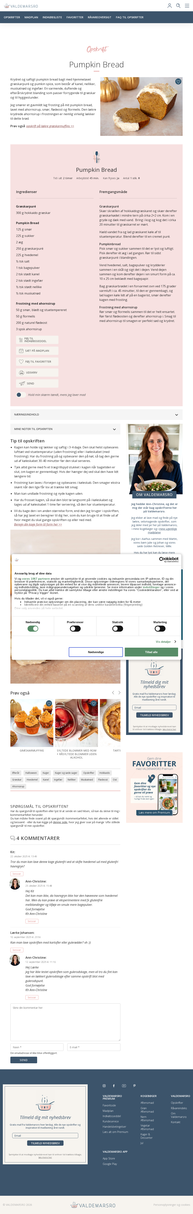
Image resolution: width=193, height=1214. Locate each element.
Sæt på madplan (37, 350)
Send (30, 383)
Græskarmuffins (32, 750)
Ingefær (58, 779)
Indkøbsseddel (112, 1116)
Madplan (31, 17)
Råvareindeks (179, 1108)
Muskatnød (87, 779)
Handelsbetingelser (114, 1126)
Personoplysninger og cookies (171, 1204)
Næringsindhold (26, 414)
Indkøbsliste (52, 17)
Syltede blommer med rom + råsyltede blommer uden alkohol (76, 754)
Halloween (31, 772)
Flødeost (103, 779)
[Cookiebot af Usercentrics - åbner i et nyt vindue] (162, 560)
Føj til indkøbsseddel (35, 340)
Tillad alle (151, 652)
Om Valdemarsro (179, 1115)
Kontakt (175, 1122)
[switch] (75, 629)
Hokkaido (105, 772)
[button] (113, 692)
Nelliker (72, 779)
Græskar (16, 779)
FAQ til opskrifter (129, 17)
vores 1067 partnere (36, 578)
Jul (142, 1143)
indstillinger (151, 587)
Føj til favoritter (38, 361)
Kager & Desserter (146, 1136)
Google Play (110, 1164)
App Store (109, 1158)
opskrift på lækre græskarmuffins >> (50, 126)
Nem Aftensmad (147, 1118)
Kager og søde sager (66, 772)
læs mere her (169, 729)
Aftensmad (147, 1102)
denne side (60, 822)
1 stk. (134, 178)
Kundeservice (111, 1121)
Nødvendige (96, 652)
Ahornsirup (18, 786)
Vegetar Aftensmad (147, 1127)
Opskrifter (12, 17)
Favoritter (75, 17)
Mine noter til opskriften (33, 429)
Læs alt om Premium (115, 1132)
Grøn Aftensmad (147, 1110)
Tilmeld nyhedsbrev (154, 715)
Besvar (17, 874)
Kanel (46, 779)
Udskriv (31, 372)
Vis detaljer (163, 641)
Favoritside (109, 1105)
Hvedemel (32, 779)
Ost (115, 779)
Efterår (15, 772)
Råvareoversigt (99, 17)
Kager (46, 772)
